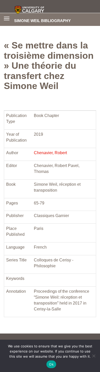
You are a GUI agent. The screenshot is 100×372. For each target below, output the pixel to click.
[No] (93, 355)
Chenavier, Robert (50, 153)
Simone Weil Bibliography (42, 20)
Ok (51, 364)
